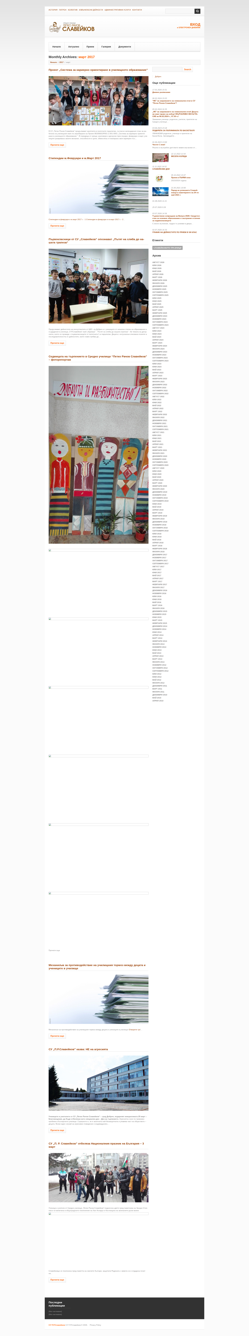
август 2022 (158, 396)
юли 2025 (156, 298)
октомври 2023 (160, 358)
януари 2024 (158, 349)
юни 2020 (156, 474)
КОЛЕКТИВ (72, 10)
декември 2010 (159, 695)
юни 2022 (156, 402)
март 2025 (157, 310)
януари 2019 (158, 519)
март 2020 (157, 483)
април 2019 (157, 510)
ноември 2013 (159, 647)
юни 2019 (156, 504)
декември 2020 (159, 456)
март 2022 (157, 411)
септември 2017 (160, 564)
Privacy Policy (95, 1325)
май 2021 (156, 441)
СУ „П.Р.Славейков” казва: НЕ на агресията (78, 1049)
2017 (61, 62)
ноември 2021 (159, 423)
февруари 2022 (159, 414)
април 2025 (157, 307)
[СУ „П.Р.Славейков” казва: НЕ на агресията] (98, 1083)
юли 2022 (156, 399)
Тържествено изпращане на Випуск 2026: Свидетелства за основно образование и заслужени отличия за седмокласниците (176, 218)
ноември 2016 (159, 593)
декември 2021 (159, 420)
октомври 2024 (160, 322)
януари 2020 (158, 489)
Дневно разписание (161, 92)
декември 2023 (159, 352)
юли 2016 (156, 596)
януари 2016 (158, 608)
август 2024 (158, 328)
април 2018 (157, 543)
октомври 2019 (160, 498)
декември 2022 (159, 385)
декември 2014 (159, 626)
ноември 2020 (159, 459)
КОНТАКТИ (137, 10)
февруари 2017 (159, 584)
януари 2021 (158, 453)
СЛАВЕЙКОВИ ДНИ (161, 169)
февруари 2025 (159, 313)
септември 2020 (160, 465)
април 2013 (157, 656)
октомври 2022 (160, 391)
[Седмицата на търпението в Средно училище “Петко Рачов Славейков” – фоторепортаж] (98, 455)
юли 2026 (156, 265)
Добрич (158, 76)
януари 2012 (158, 683)
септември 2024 (160, 325)
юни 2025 (156, 301)
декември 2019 (159, 492)
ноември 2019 (159, 495)
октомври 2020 (160, 462)
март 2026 (157, 277)
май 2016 (156, 602)
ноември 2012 (159, 665)
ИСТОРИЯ (53, 10)
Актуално (73, 46)
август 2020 (158, 468)
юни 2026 (156, 268)
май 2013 (156, 653)
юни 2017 (156, 572)
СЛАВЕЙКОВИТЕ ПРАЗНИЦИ (167, 248)
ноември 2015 (159, 614)
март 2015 (157, 620)
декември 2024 (159, 316)
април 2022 (157, 408)
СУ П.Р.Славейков (57, 1325)
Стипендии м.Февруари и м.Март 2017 (75, 158)
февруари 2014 (159, 641)
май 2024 (156, 337)
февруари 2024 (159, 346)
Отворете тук (134, 1030)
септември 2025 (160, 295)
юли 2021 (156, 435)
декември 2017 (159, 555)
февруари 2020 (159, 486)
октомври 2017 (160, 561)
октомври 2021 (160, 426)
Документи (124, 46)
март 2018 (157, 546)
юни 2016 (156, 599)
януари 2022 (158, 417)
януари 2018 (158, 552)
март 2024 (157, 343)
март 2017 (157, 581)
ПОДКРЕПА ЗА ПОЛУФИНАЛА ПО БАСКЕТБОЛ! (173, 130)
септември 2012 (160, 671)
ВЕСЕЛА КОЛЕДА (179, 156)
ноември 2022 (159, 388)
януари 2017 (158, 587)
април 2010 (157, 701)
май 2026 (156, 271)
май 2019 (156, 507)
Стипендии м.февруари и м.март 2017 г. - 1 (67, 219)
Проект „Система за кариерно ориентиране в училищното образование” (98, 69)
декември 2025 (159, 286)
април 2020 (157, 480)
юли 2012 (156, 674)
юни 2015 (156, 617)
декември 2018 (159, 522)
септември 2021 (160, 429)
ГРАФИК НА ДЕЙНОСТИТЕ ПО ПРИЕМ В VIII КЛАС (174, 232)
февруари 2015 (159, 623)
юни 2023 (156, 367)
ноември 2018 (159, 525)
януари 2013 (158, 662)
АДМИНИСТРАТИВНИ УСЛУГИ (118, 10)
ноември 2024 (159, 319)
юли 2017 (156, 569)
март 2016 (157, 605)
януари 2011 (158, 692)
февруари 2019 (159, 516)
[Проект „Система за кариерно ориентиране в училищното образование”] (98, 100)
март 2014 (157, 638)
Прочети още (57, 145)
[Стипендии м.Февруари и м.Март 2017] (98, 189)
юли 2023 (156, 364)
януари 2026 (158, 283)
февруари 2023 (159, 379)
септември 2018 (160, 531)
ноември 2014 (159, 629)
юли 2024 (156, 331)
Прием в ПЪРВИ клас (181, 177)
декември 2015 (159, 611)
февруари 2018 (159, 549)
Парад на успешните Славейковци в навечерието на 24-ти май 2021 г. (185, 192)
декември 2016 (159, 590)
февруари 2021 (159, 450)
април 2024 (157, 340)
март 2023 (157, 376)
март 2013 (157, 659)
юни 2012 (156, 677)
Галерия (106, 46)
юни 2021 (156, 438)
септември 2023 (160, 361)
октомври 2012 (160, 668)
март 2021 (157, 447)
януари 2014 (158, 644)
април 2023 (157, 373)
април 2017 (157, 578)
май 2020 (156, 477)
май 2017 (156, 575)
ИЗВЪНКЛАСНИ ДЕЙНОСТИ (91, 10)
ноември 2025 (159, 289)
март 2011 (157, 689)
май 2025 (156, 304)
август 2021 (158, 432)
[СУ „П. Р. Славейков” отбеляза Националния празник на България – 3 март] (98, 1177)
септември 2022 (160, 394)
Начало (56, 46)
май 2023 (156, 370)
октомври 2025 (160, 292)
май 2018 (156, 540)
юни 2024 (156, 334)
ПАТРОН (62, 10)
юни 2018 (156, 537)
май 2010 (156, 698)
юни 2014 (156, 632)
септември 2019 (160, 501)
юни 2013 (156, 650)
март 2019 (157, 513)
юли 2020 (156, 471)
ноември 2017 (159, 558)
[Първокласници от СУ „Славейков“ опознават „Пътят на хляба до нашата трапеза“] (98, 286)
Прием (90, 46)
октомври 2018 (160, 528)
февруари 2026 (159, 280)
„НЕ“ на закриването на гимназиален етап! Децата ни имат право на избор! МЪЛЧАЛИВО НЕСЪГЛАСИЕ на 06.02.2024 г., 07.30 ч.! (175, 114)
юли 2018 (156, 534)
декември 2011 (159, 686)
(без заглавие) (55, 1311)
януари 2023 (158, 382)
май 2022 (156, 405)
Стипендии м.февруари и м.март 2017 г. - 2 (104, 219)
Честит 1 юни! (158, 145)
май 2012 (156, 680)
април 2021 (157, 444)
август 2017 (158, 566)
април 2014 (157, 635)
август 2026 (158, 262)
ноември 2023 (159, 355)
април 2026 (157, 274)
